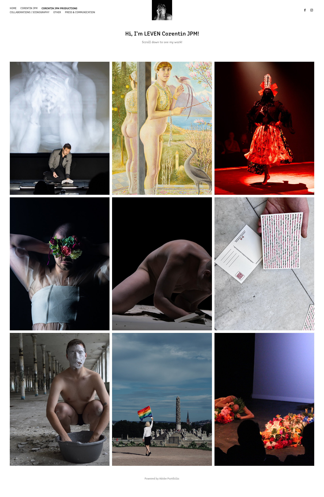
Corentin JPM (28, 8)
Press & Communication (80, 12)
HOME (13, 8)
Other (57, 12)
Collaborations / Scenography (29, 12)
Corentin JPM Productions (59, 8)
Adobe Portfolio (169, 478)
